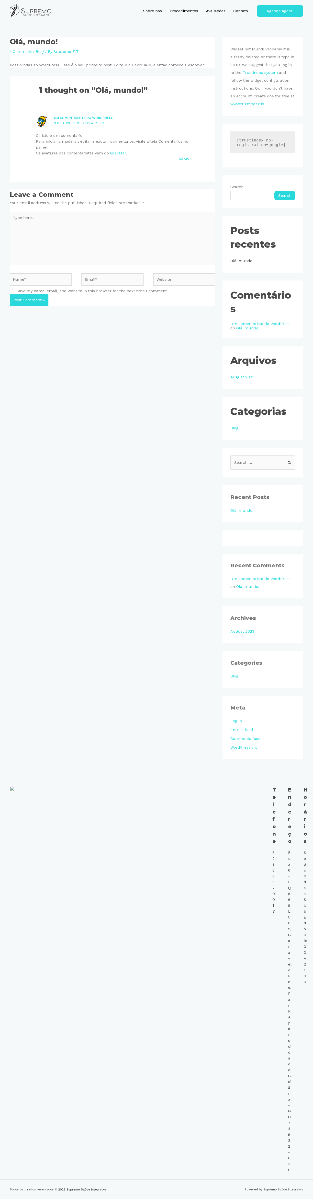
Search (237, 187)
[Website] (184, 280)
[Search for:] (262, 462)
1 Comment (21, 51)
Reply (184, 159)
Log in (236, 721)
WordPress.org (243, 747)
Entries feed (241, 729)
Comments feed (245, 738)
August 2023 (242, 377)
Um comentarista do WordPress (83, 118)
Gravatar (118, 153)
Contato (240, 11)
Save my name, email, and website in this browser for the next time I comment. (92, 291)
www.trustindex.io (247, 104)
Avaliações (215, 11)
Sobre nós (152, 11)
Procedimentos (184, 11)
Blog (40, 51)
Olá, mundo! (241, 260)
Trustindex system (260, 72)
